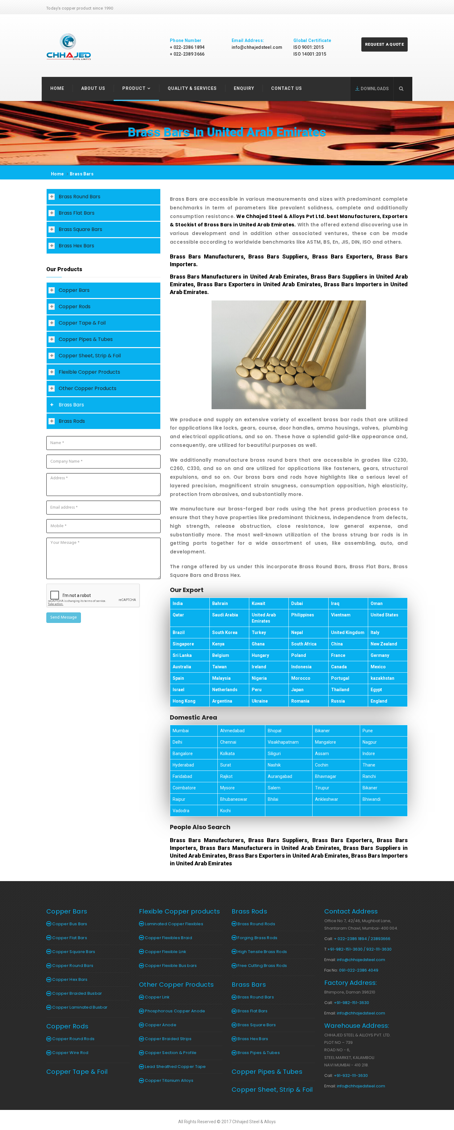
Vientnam (341, 614)
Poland (298, 655)
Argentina (222, 701)
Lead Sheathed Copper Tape (175, 1066)
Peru (257, 689)
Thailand (340, 689)
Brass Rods (72, 421)
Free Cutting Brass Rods (262, 965)
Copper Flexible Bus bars (170, 965)
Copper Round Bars (72, 965)
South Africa (304, 643)
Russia (338, 701)
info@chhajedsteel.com (257, 47)
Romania (300, 701)
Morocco (300, 678)
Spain (178, 678)
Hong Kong (184, 701)
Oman (377, 603)
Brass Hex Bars (76, 245)
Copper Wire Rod (70, 1053)
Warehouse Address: (356, 1025)
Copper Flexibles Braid (168, 938)
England (379, 701)
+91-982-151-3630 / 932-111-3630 (359, 949)
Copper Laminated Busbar (79, 1007)
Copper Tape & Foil (82, 322)
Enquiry (244, 88)
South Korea (225, 632)
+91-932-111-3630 (351, 1075)
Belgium (220, 655)
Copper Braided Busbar (76, 993)
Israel (178, 689)
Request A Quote (384, 44)
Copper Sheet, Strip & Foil (90, 355)
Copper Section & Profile (170, 1053)
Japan (297, 689)
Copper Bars (74, 290)
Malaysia (221, 678)
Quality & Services (192, 88)
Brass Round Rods (256, 924)
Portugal (340, 678)
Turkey (259, 632)
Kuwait (258, 603)
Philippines (302, 614)
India (178, 603)
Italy (375, 632)
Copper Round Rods (73, 1039)
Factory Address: (350, 982)
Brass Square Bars (80, 229)
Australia (182, 666)
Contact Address (351, 911)
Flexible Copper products (179, 911)
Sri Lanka (182, 655)
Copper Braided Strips (168, 1039)
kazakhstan (382, 678)
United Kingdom (347, 632)
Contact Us (286, 88)
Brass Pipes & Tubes (258, 1053)
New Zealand (384, 643)
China (337, 643)
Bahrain (220, 603)
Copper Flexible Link (165, 952)
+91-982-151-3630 (351, 1003)
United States (384, 614)
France (338, 655)
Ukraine (260, 701)
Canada (339, 666)
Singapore (183, 643)
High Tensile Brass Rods (262, 952)
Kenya (218, 643)
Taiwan (219, 666)
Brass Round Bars (79, 196)
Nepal (297, 632)
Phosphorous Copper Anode (174, 1011)
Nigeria (259, 678)
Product (134, 88)
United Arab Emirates (264, 618)
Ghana (258, 643)
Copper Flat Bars (69, 938)
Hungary (260, 655)
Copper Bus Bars (69, 924)
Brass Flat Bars (77, 212)
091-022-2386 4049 (358, 970)
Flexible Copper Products (89, 372)
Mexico (378, 666)
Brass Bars (82, 173)
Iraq (335, 603)
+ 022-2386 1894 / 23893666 (362, 939)
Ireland (259, 666)
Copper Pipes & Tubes (86, 339)
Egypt (376, 689)
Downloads (374, 88)
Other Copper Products (87, 388)
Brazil (179, 632)
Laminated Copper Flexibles (173, 924)
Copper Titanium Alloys (168, 1080)
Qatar (178, 614)
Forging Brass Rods (257, 938)
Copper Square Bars (73, 952)
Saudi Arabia (225, 614)
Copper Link (157, 997)
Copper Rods (74, 306)
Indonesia (301, 666)
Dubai (297, 603)
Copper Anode (160, 1025)
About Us (93, 88)
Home (57, 88)
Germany (380, 655)
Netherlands (225, 689)
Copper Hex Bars (69, 979)
